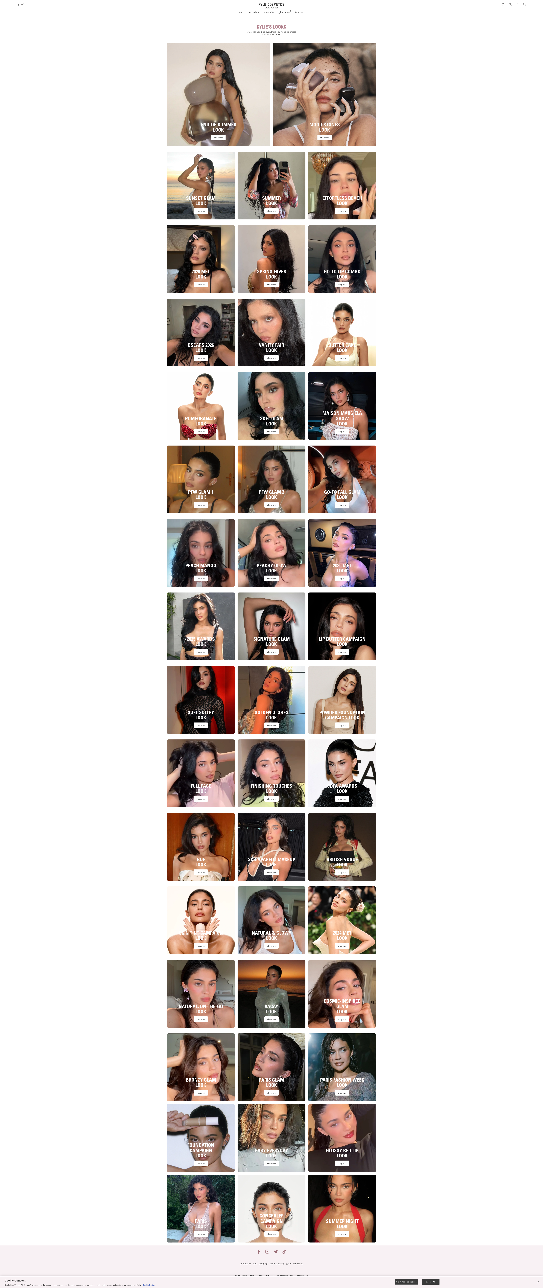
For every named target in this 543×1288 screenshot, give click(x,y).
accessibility (264, 1275)
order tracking (277, 1263)
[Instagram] (267, 1252)
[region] (271, 1282)
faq (255, 1263)
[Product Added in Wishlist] (502, 5)
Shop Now (201, 872)
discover (299, 11)
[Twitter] (276, 1252)
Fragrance (285, 11)
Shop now (342, 211)
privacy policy (241, 1275)
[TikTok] (284, 1252)
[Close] (538, 1282)
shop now (201, 1163)
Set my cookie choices (406, 1282)
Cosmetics (269, 11)
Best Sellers (253, 11)
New (241, 11)
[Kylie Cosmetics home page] (271, 5)
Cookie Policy (149, 1285)
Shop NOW (218, 137)
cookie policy (302, 1275)
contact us (245, 1263)
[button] (517, 5)
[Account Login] (510, 5)
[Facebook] (259, 1252)
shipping (263, 1263)
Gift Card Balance (294, 1263)
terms (253, 1275)
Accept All (430, 1282)
